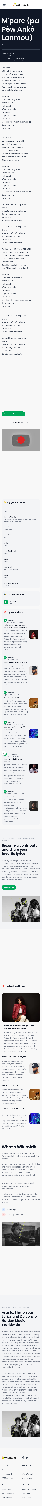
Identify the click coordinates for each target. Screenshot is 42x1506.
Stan (5, 45)
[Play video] (21, 440)
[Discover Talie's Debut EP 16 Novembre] (33, 733)
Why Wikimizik (27, 1474)
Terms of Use (7, 1497)
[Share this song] (3, 753)
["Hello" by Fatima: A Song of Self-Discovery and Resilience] (33, 634)
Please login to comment (13, 414)
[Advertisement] (21, 382)
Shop (4, 1470)
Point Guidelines (8, 1493)
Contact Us (26, 1497)
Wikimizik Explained (29, 1489)
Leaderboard (7, 1474)
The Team (26, 1493)
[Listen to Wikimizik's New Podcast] (33, 768)
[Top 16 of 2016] (33, 806)
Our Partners (27, 1478)
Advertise (25, 1470)
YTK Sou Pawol (7, 1478)
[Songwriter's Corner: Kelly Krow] (33, 670)
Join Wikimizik (9, 887)
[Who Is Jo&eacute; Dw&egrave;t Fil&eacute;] (33, 703)
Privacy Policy (7, 1489)
